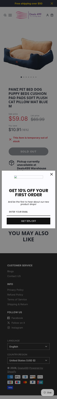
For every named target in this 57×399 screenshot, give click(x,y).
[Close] (51, 174)
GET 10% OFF (28, 221)
